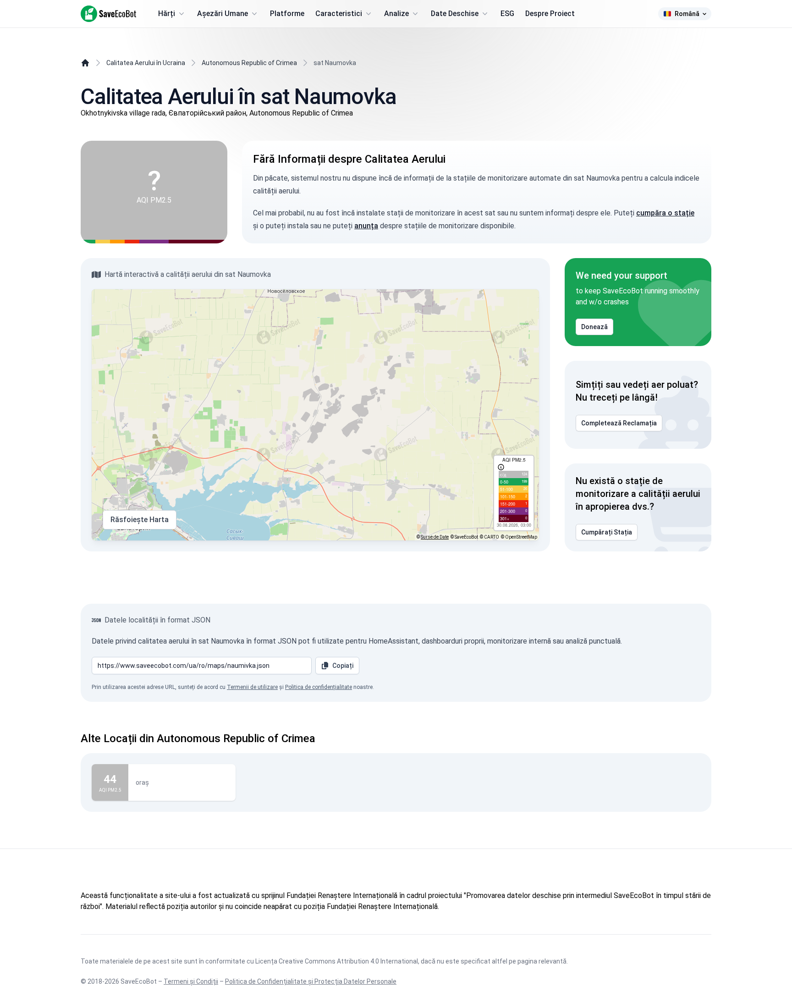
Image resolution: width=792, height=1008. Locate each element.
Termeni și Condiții (191, 981)
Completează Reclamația (619, 423)
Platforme (287, 13)
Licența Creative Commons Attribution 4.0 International (336, 961)
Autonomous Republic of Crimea (249, 62)
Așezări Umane (222, 13)
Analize (396, 13)
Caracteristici (338, 13)
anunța (366, 225)
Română (687, 13)
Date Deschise (454, 13)
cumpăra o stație (665, 213)
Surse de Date (435, 537)
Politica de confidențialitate (318, 687)
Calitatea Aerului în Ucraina (145, 62)
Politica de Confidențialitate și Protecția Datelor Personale (310, 981)
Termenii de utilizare (252, 687)
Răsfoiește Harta (139, 519)
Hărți (166, 13)
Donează (594, 326)
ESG (507, 13)
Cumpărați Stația (606, 532)
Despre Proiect (550, 13)
